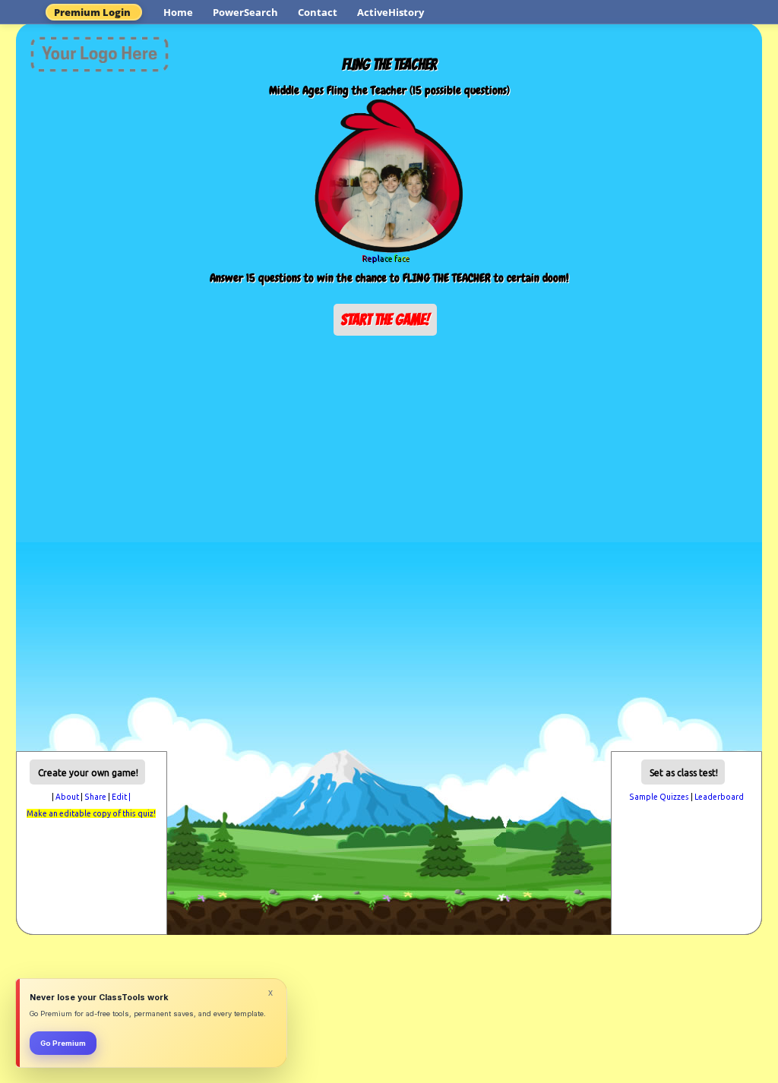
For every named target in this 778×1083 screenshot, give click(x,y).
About (67, 796)
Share (95, 796)
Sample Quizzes (659, 796)
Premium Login (92, 12)
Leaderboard (719, 796)
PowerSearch (245, 12)
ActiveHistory (390, 12)
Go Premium (63, 1043)
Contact (317, 12)
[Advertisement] (389, 380)
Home (178, 12)
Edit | (121, 796)
